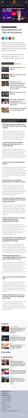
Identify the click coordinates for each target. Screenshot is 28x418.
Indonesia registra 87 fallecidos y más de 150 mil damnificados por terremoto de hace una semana (14, 199)
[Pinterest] (9, 38)
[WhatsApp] (13, 38)
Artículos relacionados (7, 63)
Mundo (11, 369)
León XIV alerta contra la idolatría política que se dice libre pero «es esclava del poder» (12, 144)
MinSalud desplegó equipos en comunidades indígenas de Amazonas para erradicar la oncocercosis (13, 257)
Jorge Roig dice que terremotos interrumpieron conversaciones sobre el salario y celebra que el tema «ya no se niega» (18, 85)
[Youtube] (25, 414)
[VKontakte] (22, 414)
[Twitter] (6, 38)
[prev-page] (2, 115)
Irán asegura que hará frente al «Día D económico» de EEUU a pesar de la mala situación (14, 126)
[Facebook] (2, 38)
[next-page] (5, 115)
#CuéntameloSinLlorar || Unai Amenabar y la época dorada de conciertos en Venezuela (18, 339)
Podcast (11, 343)
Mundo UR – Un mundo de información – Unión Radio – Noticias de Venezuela (13, 120)
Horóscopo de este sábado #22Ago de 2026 (14, 277)
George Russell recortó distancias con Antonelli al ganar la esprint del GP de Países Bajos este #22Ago (14, 239)
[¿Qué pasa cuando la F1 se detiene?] (5, 69)
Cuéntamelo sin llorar (14, 335)
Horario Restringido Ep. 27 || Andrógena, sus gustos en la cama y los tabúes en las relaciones (17, 330)
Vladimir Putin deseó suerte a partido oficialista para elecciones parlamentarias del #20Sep (13, 219)
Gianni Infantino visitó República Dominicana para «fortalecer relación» (14, 181)
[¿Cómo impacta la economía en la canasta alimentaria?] (5, 110)
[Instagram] (20, 414)
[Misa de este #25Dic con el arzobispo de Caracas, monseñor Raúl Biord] (5, 346)
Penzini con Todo (19, 5)
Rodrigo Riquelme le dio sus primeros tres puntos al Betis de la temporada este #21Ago (13, 296)
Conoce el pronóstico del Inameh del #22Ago (13, 163)
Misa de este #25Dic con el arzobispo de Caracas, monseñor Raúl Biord (17, 346)
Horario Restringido (14, 326)
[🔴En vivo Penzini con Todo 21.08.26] (5, 76)
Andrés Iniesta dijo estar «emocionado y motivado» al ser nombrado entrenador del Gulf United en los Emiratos (18, 363)
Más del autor (18, 63)
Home (2, 5)
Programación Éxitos (10, 5)
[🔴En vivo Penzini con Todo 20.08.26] (5, 94)
